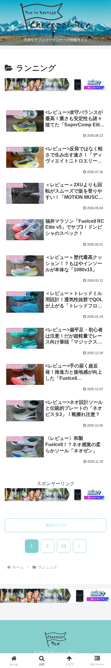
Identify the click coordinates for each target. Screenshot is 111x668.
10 (63, 545)
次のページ (55, 525)
